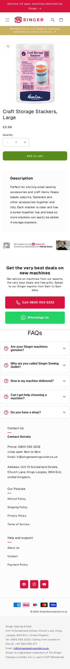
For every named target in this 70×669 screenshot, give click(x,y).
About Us (13, 547)
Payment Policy (17, 564)
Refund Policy (16, 498)
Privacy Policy (16, 515)
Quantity (8, 135)
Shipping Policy (17, 507)
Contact (12, 556)
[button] (7, 20)
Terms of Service (18, 524)
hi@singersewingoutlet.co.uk (31, 648)
